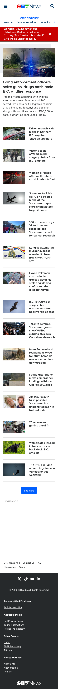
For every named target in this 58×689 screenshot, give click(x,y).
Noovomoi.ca (11, 667)
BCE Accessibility (13, 607)
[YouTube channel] (32, 579)
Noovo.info (9, 663)
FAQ (39, 562)
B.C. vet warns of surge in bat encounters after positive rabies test (41, 306)
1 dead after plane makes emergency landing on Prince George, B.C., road (41, 379)
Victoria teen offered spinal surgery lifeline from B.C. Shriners (42, 155)
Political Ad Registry (14, 628)
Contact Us (28, 562)
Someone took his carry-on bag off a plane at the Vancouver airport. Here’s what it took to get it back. (41, 202)
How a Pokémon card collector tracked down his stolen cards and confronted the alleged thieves (40, 281)
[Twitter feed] (19, 579)
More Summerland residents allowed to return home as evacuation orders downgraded (41, 356)
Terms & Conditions (14, 624)
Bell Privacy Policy (13, 621)
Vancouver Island (27, 22)
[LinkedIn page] (39, 579)
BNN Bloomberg (12, 646)
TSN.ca (8, 650)
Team (22, 567)
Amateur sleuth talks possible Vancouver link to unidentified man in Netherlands (41, 403)
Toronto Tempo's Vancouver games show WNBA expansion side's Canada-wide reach (42, 330)
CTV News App (12, 562)
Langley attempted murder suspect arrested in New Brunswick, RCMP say (41, 254)
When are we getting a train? (38, 424)
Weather (9, 22)
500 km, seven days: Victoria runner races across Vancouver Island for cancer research (42, 229)
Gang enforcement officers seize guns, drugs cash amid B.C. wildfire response (28, 86)
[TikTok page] (26, 579)
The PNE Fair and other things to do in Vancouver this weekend (42, 470)
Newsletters (10, 567)
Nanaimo (46, 22)
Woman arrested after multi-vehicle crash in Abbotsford (42, 176)
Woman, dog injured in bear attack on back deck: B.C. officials (42, 447)
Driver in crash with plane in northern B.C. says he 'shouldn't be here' (41, 133)
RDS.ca (8, 671)
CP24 (7, 642)
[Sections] (6, 6)
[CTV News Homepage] (29, 6)
